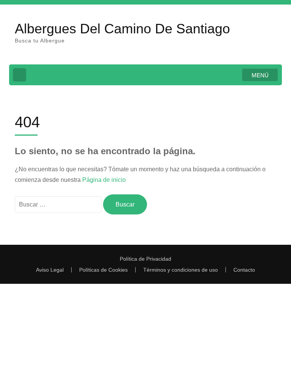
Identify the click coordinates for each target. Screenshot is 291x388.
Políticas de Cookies (103, 270)
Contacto (244, 270)
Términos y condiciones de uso (180, 270)
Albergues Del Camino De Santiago (122, 28)
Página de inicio (104, 180)
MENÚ (260, 75)
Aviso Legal (50, 270)
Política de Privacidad (145, 258)
